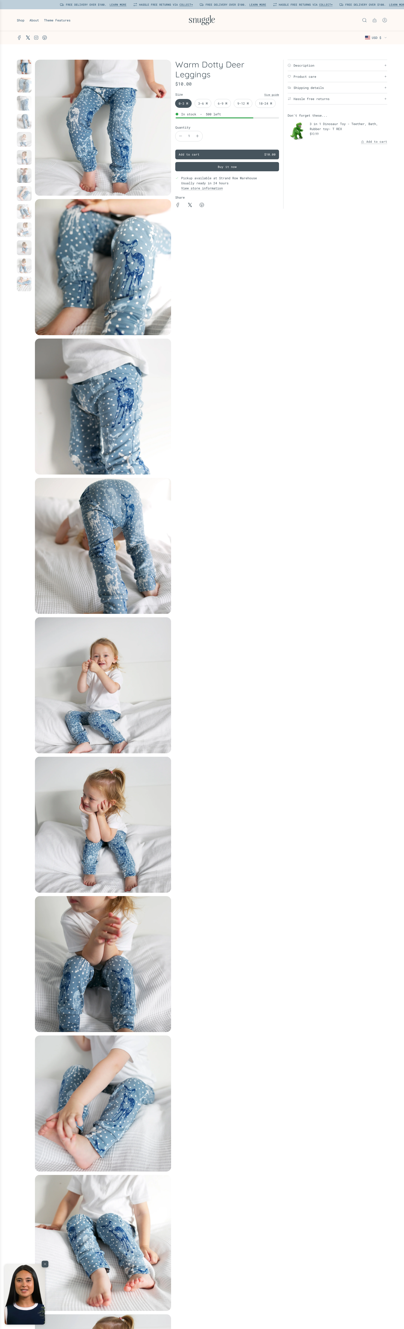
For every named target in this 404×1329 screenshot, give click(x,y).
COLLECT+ (184, 5)
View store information (202, 188)
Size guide (271, 94)
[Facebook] (19, 37)
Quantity (182, 127)
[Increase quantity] (197, 136)
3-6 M (203, 103)
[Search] (364, 20)
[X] (27, 37)
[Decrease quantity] (180, 136)
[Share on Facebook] (178, 205)
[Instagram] (36, 37)
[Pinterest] (44, 37)
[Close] (45, 1264)
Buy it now (227, 167)
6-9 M (222, 103)
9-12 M (243, 103)
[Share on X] (190, 205)
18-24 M (265, 103)
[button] (25, 1294)
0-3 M (183, 103)
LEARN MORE (116, 5)
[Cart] (374, 20)
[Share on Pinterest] (202, 205)
